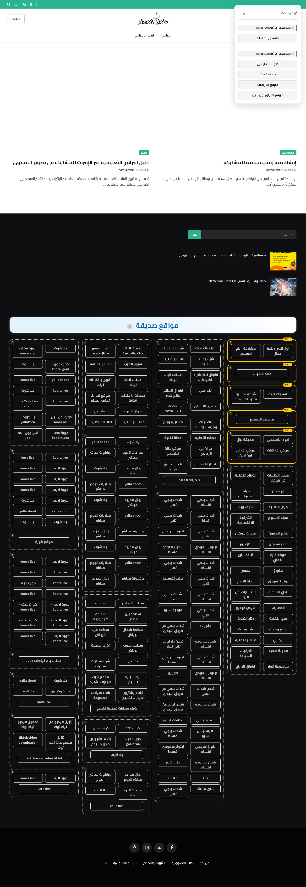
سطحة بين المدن (133, 616)
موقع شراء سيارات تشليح (100, 679)
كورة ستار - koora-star (28, 350)
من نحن (204, 863)
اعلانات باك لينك (132, 422)
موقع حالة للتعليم (173, 450)
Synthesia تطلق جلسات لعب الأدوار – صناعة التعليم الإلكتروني (222, 255)
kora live (27, 457)
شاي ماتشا (205, 789)
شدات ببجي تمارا (173, 502)
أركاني (278, 640)
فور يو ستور (173, 610)
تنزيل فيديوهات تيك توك (60, 742)
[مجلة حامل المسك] (153, 19)
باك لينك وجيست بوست (205, 424)
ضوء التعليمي (278, 439)
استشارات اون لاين (245, 594)
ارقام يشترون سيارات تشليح (133, 695)
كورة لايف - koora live (60, 606)
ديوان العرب (133, 411)
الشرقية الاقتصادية (245, 520)
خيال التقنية (278, 507)
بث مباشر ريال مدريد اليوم (100, 741)
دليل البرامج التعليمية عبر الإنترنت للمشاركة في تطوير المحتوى (81, 162)
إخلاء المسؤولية (182, 863)
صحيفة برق (246, 439)
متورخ (278, 570)
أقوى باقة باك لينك (100, 382)
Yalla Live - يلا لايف (27, 403)
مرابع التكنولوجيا (245, 493)
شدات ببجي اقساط (206, 502)
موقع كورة (44, 542)
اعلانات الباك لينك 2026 (173, 408)
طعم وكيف (278, 629)
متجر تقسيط (173, 578)
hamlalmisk (273, 169)
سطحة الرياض (133, 603)
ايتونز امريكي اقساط (173, 659)
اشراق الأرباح (245, 666)
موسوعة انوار (278, 666)
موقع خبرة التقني (278, 557)
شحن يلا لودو (205, 704)
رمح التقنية (278, 618)
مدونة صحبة (278, 651)
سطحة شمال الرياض (133, 632)
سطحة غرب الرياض (100, 632)
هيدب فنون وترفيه (173, 466)
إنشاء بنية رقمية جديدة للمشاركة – (258, 162)
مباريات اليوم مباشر (132, 455)
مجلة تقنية (173, 438)
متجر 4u (206, 625)
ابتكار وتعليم (144, 35)
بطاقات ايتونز (173, 720)
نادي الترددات (278, 592)
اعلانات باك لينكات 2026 (44, 661)
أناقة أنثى (245, 555)
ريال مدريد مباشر (133, 470)
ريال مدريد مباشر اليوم (133, 777)
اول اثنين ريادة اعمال (278, 351)
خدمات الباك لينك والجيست (133, 350)
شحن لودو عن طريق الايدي (173, 706)
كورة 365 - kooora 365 (60, 435)
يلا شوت (132, 442)
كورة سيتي (100, 728)
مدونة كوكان (245, 533)
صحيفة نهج (278, 544)
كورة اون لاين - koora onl (60, 419)
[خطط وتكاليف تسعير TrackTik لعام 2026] (283, 287)
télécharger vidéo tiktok (44, 758)
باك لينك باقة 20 (100, 366)
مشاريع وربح (173, 422)
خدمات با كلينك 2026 (133, 398)
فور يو (173, 673)
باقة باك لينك (278, 394)
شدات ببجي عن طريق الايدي (173, 628)
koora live (27, 380)
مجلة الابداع (245, 581)
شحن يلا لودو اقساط (173, 549)
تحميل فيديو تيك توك (27, 724)
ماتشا (173, 778)
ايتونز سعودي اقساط (206, 549)
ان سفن (278, 491)
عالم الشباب (262, 374)
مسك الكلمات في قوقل (278, 477)
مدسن (245, 570)
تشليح (133, 661)
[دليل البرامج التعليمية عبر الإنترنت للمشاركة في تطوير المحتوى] (79, 116)
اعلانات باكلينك (100, 422)
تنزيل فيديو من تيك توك (60, 724)
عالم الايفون (278, 533)
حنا (205, 778)
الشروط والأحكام (154, 863)
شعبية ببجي (205, 720)
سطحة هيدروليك (100, 616)
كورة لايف (60, 468)
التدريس (205, 390)
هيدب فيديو (246, 608)
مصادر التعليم (206, 438)
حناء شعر (173, 762)
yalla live (117, 806)
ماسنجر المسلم (262, 419)
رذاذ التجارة (245, 618)
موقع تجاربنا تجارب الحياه (100, 398)
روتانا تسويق (278, 581)
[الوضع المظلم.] (16, 4)
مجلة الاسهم (278, 517)
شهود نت (245, 629)
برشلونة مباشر (100, 452)
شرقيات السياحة (245, 653)
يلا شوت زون (60, 691)
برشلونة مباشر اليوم (100, 777)
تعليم (166, 35)
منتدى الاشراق (205, 406)
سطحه (100, 603)
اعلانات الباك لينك (173, 377)
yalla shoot (100, 442)
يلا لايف (116, 755)
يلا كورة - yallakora (27, 419)
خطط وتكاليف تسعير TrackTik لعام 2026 (237, 281)
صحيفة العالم (189, 480)
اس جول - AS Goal (28, 435)
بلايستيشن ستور (205, 733)
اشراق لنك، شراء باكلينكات (205, 377)
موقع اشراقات (278, 450)
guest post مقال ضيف (100, 350)
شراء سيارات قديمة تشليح (116, 708)
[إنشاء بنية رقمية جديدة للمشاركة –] (226, 116)
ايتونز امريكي (173, 531)
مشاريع (100, 411)
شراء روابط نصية (205, 361)
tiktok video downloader (28, 740)
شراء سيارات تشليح (132, 679)
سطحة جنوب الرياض (133, 648)
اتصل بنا (102, 863)
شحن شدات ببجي (206, 691)
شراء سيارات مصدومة (100, 695)
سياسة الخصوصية (125, 863)
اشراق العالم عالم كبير (173, 393)
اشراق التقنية (245, 475)
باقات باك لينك (173, 359)
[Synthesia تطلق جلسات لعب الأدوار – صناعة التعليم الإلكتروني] (283, 261)
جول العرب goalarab (133, 741)
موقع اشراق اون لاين (245, 452)
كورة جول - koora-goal (60, 366)
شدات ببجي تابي (173, 518)
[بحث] (9, 4)
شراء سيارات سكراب (100, 663)
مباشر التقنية (245, 640)
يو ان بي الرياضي (205, 450)
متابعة (15, 18)
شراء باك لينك (205, 348)
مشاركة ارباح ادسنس (246, 351)
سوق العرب (133, 364)
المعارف (278, 608)
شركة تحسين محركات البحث (246, 396)
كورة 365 (133, 728)
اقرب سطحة (100, 645)
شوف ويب (245, 507)
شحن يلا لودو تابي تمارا (173, 643)
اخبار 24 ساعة (205, 464)
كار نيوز (245, 544)
